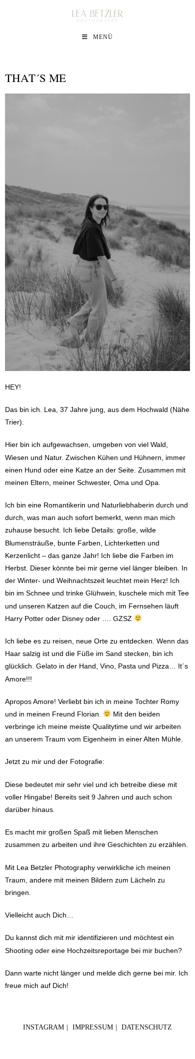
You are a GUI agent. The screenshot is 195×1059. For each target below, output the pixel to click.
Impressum (92, 1027)
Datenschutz (147, 1027)
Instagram (43, 1027)
